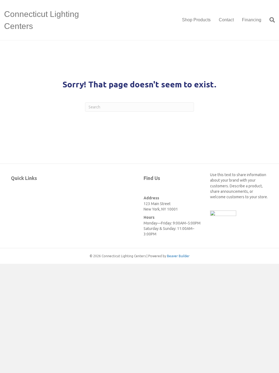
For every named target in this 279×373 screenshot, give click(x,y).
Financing (251, 19)
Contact (226, 19)
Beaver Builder (178, 256)
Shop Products (196, 19)
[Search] (270, 20)
